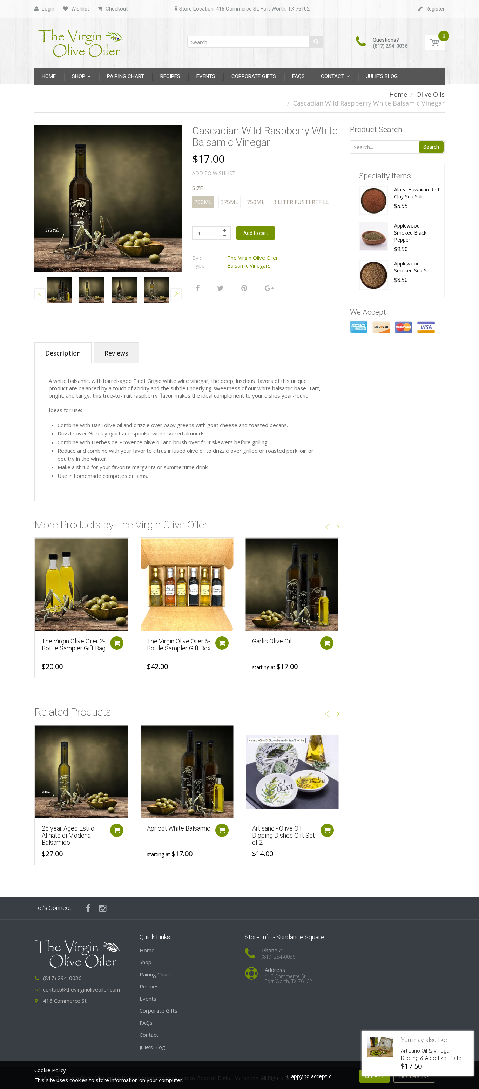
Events (148, 998)
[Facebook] (196, 288)
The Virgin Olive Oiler (252, 257)
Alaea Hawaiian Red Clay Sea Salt (416, 193)
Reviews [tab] (116, 353)
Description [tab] (63, 353)
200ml (203, 202)
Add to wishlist (213, 173)
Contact (149, 1034)
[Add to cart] (116, 643)
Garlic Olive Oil (271, 641)
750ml (256, 202)
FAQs (146, 1022)
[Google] (268, 288)
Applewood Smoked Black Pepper (410, 232)
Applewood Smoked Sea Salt (413, 267)
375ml (229, 202)
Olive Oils (430, 94)
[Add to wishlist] (40, 546)
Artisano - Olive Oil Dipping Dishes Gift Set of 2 (283, 835)
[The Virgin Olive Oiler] (82, 40)
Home (398, 94)
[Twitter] (219, 288)
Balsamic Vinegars (249, 265)
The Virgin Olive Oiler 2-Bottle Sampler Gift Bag (74, 644)
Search (431, 147)
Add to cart (255, 233)
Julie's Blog (152, 1046)
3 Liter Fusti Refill (301, 202)
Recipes (149, 986)
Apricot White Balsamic (178, 828)
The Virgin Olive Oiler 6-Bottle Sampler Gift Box (179, 644)
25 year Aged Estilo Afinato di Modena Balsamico (68, 835)
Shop (145, 962)
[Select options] (326, 643)
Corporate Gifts (158, 1010)
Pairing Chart (155, 974)
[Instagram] (103, 908)
